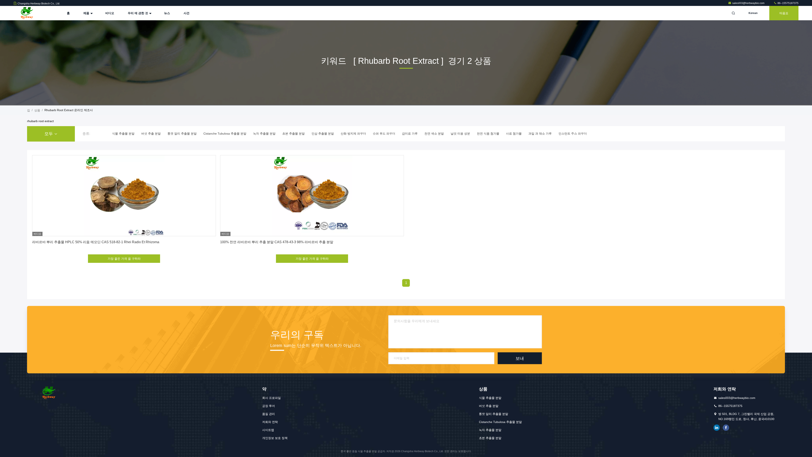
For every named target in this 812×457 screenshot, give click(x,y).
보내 (520, 358)
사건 (186, 13)
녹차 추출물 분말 (490, 430)
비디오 (109, 13)
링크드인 (716, 427)
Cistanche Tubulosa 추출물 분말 (500, 422)
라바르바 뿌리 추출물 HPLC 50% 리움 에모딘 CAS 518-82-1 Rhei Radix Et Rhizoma (95, 242)
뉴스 (167, 13)
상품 (37, 110)
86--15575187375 (787, 3)
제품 (86, 13)
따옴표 (783, 13)
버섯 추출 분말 (488, 406)
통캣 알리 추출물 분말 (493, 414)
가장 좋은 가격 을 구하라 (124, 258)
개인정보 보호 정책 (275, 438)
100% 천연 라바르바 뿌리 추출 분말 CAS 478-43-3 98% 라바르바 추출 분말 (276, 242)
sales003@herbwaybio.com (748, 3)
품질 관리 (268, 414)
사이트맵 (268, 430)
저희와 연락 (270, 422)
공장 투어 (268, 406)
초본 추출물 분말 (490, 438)
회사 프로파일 (271, 398)
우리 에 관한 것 (138, 13)
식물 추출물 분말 (490, 398)
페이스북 (726, 427)
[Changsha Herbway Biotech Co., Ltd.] (27, 13)
